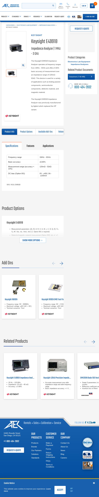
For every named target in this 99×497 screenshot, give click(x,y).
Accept (60, 490)
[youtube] (94, 422)
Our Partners (36, 450)
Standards (35, 458)
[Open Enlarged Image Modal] (23, 65)
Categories (10, 25)
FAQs (48, 461)
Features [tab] (30, 146)
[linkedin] (92, 422)
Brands (34, 447)
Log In (84, 6)
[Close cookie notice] (94, 483)
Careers (64, 458)
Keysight (36, 35)
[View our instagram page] (90, 422)
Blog (62, 454)
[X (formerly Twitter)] (88, 422)
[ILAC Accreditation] (87, 442)
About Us (64, 447)
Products (34, 443)
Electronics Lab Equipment (27, 25)
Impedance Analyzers (47, 25)
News (63, 450)
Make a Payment (49, 444)
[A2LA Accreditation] (87, 454)
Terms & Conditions (50, 466)
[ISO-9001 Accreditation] (87, 465)
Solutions (35, 454)
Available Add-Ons (45, 132)
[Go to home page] (10, 5)
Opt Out (71, 490)
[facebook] (85, 422)
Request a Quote (14, 450)
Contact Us (65, 443)
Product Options (26, 132)
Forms (48, 449)
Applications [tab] (48, 146)
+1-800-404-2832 (90, 17)
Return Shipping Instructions (50, 455)
